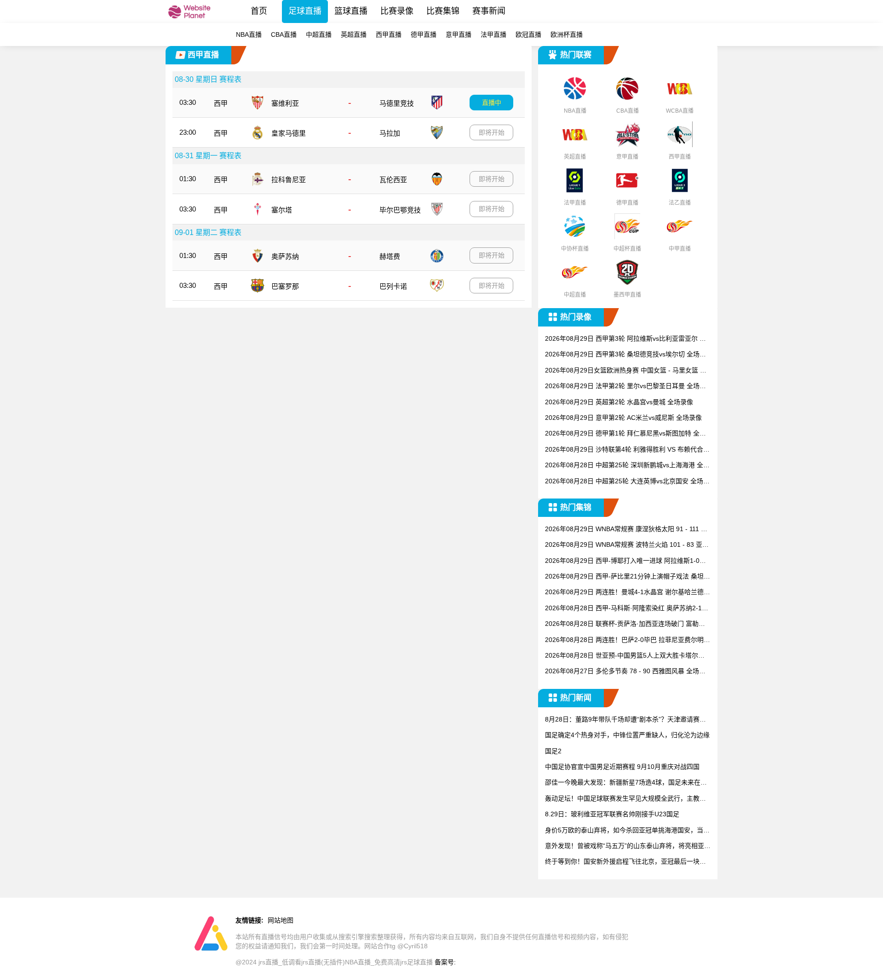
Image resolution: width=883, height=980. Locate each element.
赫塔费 (389, 256)
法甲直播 (493, 34)
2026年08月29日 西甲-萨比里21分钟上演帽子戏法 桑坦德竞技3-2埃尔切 (627, 577)
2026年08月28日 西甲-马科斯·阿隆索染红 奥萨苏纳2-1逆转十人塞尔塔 (626, 608)
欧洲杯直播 (566, 34)
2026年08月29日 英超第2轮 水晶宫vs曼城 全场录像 (619, 402)
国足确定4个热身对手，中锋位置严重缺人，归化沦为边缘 (627, 735)
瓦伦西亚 (393, 179)
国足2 (553, 751)
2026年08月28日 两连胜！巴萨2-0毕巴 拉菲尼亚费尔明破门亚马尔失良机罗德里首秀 (627, 640)
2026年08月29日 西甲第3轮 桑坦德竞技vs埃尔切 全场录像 (625, 354)
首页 (259, 11)
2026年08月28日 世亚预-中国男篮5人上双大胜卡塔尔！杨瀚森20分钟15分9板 (625, 656)
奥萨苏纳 (285, 256)
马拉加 (389, 133)
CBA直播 (284, 34)
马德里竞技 (396, 103)
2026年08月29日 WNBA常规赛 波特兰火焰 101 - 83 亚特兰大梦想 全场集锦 (627, 545)
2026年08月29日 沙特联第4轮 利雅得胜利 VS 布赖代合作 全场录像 (627, 450)
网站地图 (280, 920)
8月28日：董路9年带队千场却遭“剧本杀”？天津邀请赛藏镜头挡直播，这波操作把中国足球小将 (625, 720)
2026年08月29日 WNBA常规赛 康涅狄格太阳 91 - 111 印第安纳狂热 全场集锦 (626, 529)
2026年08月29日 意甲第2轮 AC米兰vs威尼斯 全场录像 (623, 417)
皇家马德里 (288, 133)
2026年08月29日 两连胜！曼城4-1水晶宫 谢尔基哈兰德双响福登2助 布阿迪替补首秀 (627, 592)
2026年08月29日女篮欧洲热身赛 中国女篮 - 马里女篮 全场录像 (625, 371)
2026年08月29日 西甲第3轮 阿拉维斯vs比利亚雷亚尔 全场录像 (625, 339)
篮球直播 (350, 11)
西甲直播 (388, 34)
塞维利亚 (285, 103)
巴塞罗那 (285, 286)
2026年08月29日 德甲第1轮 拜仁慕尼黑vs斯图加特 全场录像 (625, 434)
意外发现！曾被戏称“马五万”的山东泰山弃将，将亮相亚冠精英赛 (628, 846)
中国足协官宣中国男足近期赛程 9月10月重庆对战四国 (622, 766)
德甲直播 (423, 34)
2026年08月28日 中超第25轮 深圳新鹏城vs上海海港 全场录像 (627, 465)
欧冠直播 (528, 34)
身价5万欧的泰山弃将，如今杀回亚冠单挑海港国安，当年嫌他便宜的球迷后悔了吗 (627, 830)
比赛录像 (396, 11)
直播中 (491, 102)
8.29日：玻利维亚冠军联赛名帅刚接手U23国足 (612, 814)
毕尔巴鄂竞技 (400, 210)
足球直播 (304, 11)
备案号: (445, 962)
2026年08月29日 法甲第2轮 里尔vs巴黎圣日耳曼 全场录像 (625, 386)
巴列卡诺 (393, 286)
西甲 (221, 103)
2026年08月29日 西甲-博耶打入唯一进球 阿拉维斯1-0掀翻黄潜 (625, 561)
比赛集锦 (442, 11)
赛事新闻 (488, 11)
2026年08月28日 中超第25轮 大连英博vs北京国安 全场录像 (627, 481)
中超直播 (319, 34)
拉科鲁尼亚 (288, 179)
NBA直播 (249, 34)
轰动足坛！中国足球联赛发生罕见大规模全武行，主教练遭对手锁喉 (625, 799)
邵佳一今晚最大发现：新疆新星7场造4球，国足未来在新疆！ (626, 783)
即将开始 (492, 132)
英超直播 (354, 34)
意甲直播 (458, 34)
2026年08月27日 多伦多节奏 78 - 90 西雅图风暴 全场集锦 (625, 671)
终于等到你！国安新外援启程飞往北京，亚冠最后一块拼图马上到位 (625, 862)
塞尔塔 (281, 210)
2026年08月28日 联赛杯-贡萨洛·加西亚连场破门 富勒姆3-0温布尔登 (627, 624)
